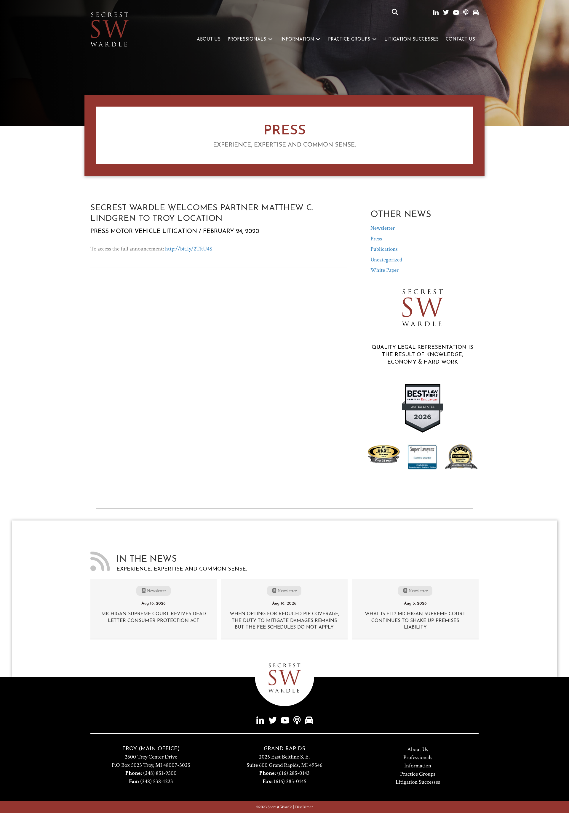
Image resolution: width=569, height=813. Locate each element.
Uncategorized (386, 259)
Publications (384, 249)
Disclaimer (304, 807)
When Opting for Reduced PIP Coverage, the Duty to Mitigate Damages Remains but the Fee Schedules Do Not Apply (284, 621)
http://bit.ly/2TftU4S (188, 249)
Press (99, 231)
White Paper (384, 270)
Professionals (248, 39)
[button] (395, 12)
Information (298, 39)
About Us (208, 39)
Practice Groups (350, 39)
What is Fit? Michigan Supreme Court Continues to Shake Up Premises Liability (415, 621)
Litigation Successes (411, 39)
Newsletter (382, 228)
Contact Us (460, 39)
